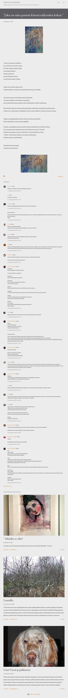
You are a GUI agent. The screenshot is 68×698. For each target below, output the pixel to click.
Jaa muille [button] (60, 176)
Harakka (9, 234)
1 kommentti (13, 549)
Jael (8, 244)
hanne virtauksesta (11, 266)
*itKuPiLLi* (10, 254)
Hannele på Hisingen (12, 436)
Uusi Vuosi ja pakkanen (16, 670)
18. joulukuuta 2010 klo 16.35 (14, 358)
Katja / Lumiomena (11, 425)
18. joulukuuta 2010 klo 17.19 (14, 381)
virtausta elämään (11, 2)
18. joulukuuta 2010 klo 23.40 (14, 432)
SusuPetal (9, 186)
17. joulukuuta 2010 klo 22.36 (14, 317)
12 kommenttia (14, 688)
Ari (8, 195)
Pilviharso (9, 203)
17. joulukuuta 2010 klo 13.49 (14, 230)
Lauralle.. (8, 600)
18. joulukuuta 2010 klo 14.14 (14, 343)
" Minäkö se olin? (13, 538)
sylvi (8, 404)
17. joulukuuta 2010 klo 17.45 (14, 308)
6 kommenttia (13, 619)
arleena (9, 224)
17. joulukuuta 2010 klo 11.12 (14, 199)
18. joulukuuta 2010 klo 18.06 (14, 400)
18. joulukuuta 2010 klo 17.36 (14, 390)
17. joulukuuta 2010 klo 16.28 (14, 240)
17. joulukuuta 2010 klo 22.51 (14, 330)
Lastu (8, 394)
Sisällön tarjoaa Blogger (35, 694)
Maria (8, 312)
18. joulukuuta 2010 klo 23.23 (14, 420)
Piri (8, 385)
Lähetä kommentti (7, 486)
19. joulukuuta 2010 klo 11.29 (14, 482)
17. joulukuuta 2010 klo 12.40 (14, 208)
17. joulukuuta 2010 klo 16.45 (14, 250)
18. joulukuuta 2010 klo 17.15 (14, 369)
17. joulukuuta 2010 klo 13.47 (14, 220)
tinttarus (9, 362)
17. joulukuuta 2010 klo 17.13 (14, 262)
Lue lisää (62, 549)
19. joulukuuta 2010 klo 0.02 (13, 444)
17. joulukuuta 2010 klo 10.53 (14, 190)
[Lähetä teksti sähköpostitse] (4, 176)
